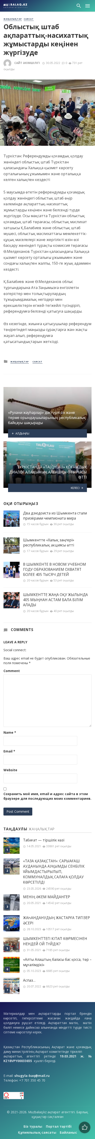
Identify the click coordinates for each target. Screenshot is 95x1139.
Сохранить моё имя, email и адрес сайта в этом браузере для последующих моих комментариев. (47, 796)
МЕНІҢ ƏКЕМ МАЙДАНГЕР (46, 897)
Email (9, 751)
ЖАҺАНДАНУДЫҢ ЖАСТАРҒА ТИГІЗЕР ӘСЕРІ (56, 920)
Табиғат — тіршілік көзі (43, 840)
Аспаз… (29, 980)
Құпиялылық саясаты (37, 1132)
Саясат (29, 19)
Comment (11, 671)
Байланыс (68, 1132)
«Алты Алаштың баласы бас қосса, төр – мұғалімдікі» (57, 962)
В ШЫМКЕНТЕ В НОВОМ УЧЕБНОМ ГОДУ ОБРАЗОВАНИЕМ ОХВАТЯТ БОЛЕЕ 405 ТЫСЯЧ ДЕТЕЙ (54, 569)
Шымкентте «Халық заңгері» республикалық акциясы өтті (48, 542)
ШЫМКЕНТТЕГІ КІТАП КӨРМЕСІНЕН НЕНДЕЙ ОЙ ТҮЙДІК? (55, 941)
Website (10, 770)
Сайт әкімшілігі (27, 63)
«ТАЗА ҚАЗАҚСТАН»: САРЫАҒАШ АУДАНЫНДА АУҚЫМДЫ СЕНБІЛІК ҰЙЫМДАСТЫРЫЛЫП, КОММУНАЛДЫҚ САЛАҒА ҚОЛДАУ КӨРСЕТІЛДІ (54, 872)
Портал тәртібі (58, 1126)
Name (9, 732)
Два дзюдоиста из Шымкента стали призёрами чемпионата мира (55, 516)
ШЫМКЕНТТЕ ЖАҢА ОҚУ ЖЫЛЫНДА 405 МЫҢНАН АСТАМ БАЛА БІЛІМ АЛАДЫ (55, 599)
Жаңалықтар (12, 19)
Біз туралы (33, 1126)
